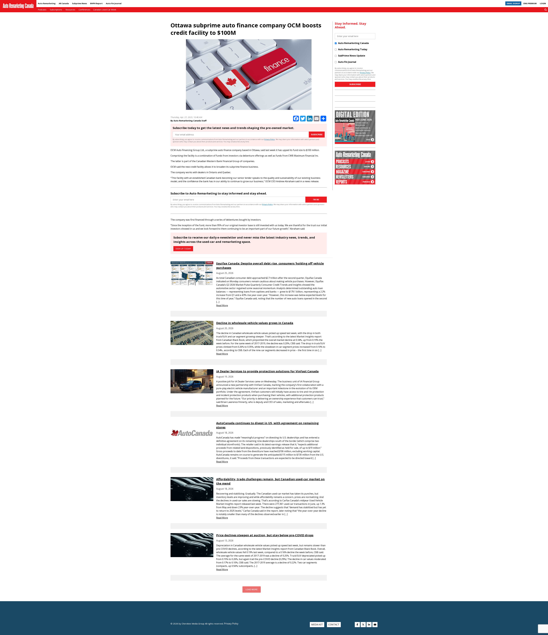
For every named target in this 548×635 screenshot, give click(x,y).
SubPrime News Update (351, 55)
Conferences (84, 9)
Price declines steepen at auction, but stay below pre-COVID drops (264, 535)
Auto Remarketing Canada (353, 43)
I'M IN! (316, 199)
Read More (222, 305)
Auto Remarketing (47, 3)
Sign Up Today (183, 248)
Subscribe (317, 134)
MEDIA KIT (317, 624)
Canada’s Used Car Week (104, 9)
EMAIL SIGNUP (513, 3)
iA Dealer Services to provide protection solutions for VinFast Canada (267, 371)
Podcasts (42, 9)
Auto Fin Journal (113, 3)
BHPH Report (96, 3)
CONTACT (333, 624)
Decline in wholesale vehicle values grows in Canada (254, 323)
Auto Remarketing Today (352, 49)
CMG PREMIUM (530, 3)
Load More (252, 589)
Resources (70, 9)
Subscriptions (56, 9)
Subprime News (79, 3)
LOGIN (543, 3)
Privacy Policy (269, 139)
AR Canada (64, 3)
